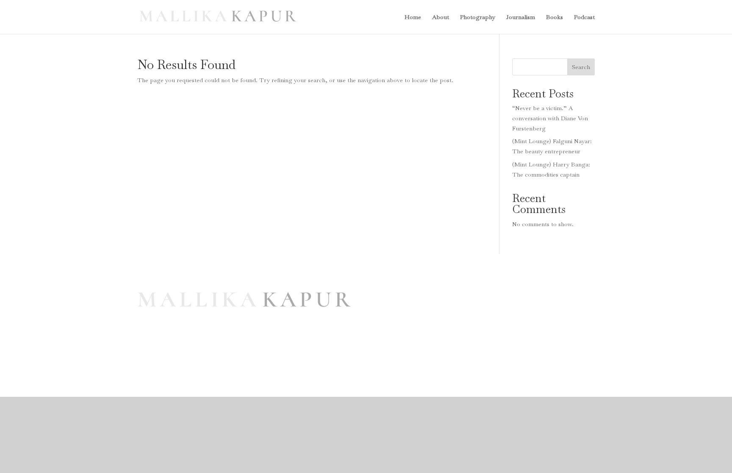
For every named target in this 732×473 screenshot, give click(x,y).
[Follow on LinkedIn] (523, 333)
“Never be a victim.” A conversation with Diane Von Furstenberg (550, 118)
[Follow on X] (506, 333)
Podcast (584, 17)
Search (581, 67)
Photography (477, 17)
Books (554, 17)
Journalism (520, 17)
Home (413, 17)
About (440, 17)
